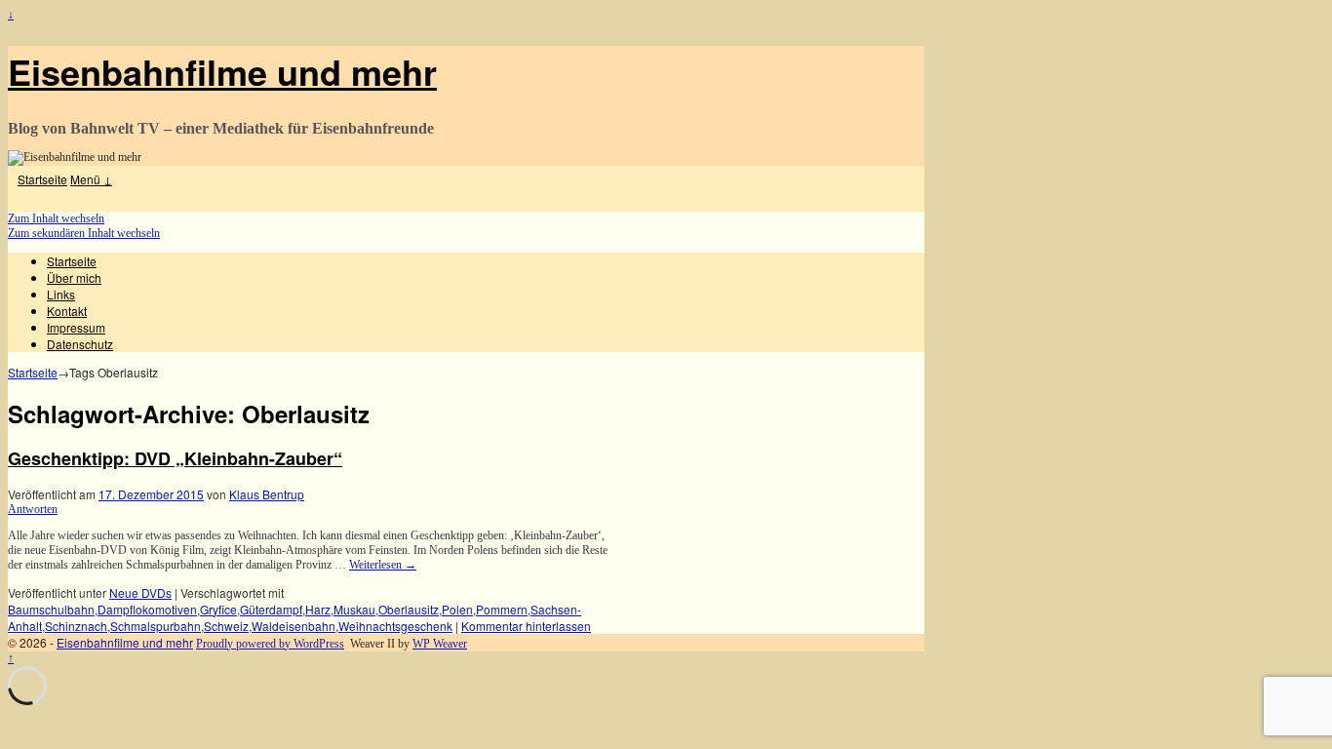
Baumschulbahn (51, 609)
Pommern (502, 609)
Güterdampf (271, 609)
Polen (457, 609)
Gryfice (218, 609)
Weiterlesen (382, 565)
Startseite (42, 179)
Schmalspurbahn (155, 625)
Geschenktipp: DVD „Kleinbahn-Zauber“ (175, 458)
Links (61, 294)
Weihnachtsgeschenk (395, 625)
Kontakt (67, 310)
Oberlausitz (408, 609)
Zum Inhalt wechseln (56, 218)
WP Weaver (439, 643)
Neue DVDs (140, 592)
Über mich (74, 277)
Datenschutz (80, 343)
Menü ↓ (91, 179)
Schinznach (76, 625)
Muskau (354, 609)
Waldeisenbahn (293, 625)
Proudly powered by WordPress (270, 643)
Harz (318, 609)
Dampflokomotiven (147, 609)
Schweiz (226, 625)
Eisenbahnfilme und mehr (222, 71)
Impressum (76, 327)
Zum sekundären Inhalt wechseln (84, 233)
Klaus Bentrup (266, 494)
